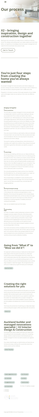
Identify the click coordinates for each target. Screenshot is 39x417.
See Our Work (8, 268)
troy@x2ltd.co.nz (9, 382)
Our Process (24, 374)
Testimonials (24, 382)
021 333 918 (8, 378)
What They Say (9, 349)
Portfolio (23, 378)
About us (7, 311)
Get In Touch (8, 50)
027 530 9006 (8, 386)
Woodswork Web (28, 412)
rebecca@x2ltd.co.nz (10, 374)
